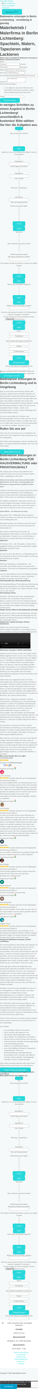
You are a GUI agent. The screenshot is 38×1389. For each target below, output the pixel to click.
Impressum (21, 1361)
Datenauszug (21, 1357)
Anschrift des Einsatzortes (8, 75)
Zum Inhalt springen (6, 1)
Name (2, 61)
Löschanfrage (21, 1355)
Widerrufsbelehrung (21, 1359)
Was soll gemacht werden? (19, 133)
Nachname (23, 67)
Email (2, 73)
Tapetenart (19, 232)
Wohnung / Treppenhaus (19, 188)
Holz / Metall (19, 178)
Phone (2, 96)
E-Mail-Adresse (19, 351)
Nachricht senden (10, 100)
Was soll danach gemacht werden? (19, 243)
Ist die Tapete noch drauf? (19, 166)
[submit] (19, 128)
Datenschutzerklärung (21, 1352)
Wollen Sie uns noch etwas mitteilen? (19, 306)
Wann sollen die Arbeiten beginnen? (19, 284)
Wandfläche (19, 173)
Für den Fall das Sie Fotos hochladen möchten (19, 317)
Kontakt (21, 1364)
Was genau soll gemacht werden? (19, 256)
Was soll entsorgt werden (19, 202)
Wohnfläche (19, 161)
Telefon (3, 70)
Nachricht (3, 82)
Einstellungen (8, 1386)
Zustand (19, 265)
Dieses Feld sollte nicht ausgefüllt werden (19, 366)
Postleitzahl (19, 336)
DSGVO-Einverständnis (8, 84)
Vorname (23, 64)
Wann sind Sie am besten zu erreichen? (19, 341)
